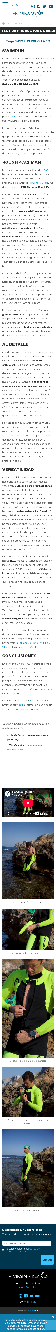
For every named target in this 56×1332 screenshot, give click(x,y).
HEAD (45, 170)
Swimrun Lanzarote (24, 145)
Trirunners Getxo (38, 182)
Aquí (13, 116)
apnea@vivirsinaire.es (30, 1287)
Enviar (47, 1259)
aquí (32, 700)
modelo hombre (35, 745)
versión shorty (17, 257)
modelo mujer (15, 749)
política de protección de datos (22, 1250)
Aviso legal (30, 1301)
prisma (33, 1310)
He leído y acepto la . (22, 1250)
